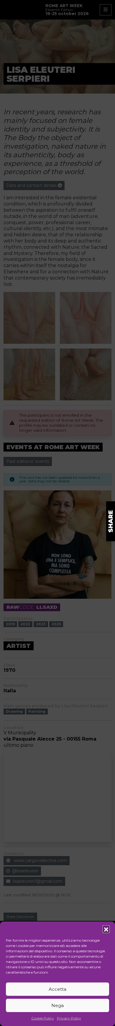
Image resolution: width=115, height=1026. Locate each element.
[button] (106, 929)
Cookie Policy (42, 1018)
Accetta (57, 989)
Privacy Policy (69, 1018)
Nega (57, 1005)
